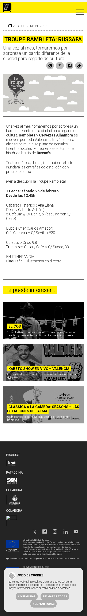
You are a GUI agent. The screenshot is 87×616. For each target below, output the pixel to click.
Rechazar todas (55, 596)
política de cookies (59, 588)
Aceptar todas (43, 603)
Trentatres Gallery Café (25, 247)
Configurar (26, 596)
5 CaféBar (14, 214)
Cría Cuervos (16, 232)
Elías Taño (14, 261)
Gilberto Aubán (30, 209)
